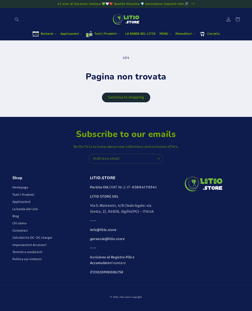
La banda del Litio (25, 209)
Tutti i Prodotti (23, 194)
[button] (16, 19)
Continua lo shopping (126, 97)
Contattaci (20, 230)
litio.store (125, 297)
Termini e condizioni (27, 252)
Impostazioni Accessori (29, 245)
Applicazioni (21, 202)
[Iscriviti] (158, 159)
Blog (15, 216)
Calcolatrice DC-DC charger (32, 237)
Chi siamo (19, 223)
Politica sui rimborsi (27, 259)
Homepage (20, 187)
